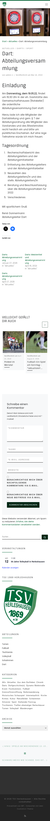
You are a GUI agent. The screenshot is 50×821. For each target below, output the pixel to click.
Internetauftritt (32, 695)
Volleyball (14, 708)
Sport (14, 702)
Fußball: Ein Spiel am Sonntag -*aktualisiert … (36, 365)
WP (22, 806)
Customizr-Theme (25, 809)
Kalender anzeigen (10, 567)
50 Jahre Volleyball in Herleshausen (28, 561)
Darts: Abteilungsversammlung (12, 257)
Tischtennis (7, 705)
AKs (4, 682)
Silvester (6, 702)
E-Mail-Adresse (19, 460)
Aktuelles (13, 41)
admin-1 (9, 75)
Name (12, 449)
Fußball (26, 689)
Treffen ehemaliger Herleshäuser (29, 705)
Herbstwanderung (31, 692)
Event (5, 689)
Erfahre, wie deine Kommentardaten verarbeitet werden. (21, 523)
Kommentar (16, 428)
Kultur (12, 699)
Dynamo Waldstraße (35, 685)
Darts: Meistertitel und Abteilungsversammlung (35, 258)
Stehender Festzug (27, 702)
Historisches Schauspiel (13, 695)
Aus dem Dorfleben (26, 682)
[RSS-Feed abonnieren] (25, 816)
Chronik (39, 682)
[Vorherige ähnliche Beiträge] (39, 325)
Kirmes (5, 699)
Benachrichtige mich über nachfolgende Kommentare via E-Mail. (25, 483)
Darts (4, 685)
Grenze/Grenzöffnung (12, 692)
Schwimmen (34, 699)
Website (13, 470)
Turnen (5, 708)
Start (4, 41)
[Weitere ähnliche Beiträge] (45, 325)
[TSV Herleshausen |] (8, 4)
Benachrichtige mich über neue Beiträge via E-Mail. (25, 496)
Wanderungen (26, 708)
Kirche (44, 695)
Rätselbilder (22, 699)
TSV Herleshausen (21, 799)
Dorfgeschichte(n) (16, 685)
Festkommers (15, 689)
